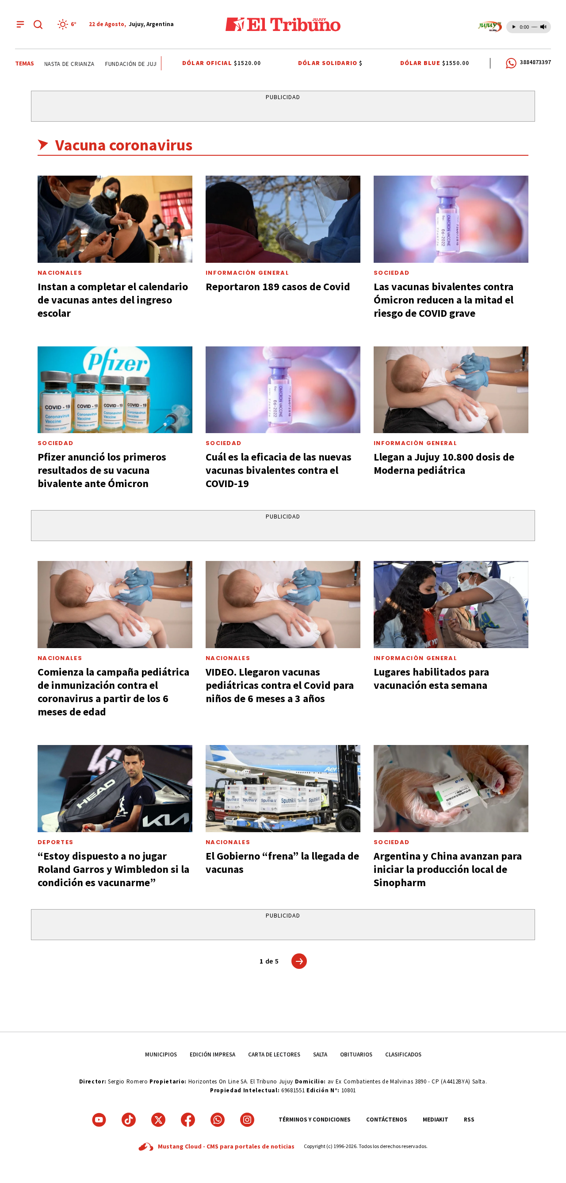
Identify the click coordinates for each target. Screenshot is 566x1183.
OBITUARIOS (356, 1054)
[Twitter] (158, 1120)
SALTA (320, 1054)
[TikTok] (129, 1120)
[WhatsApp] (217, 1120)
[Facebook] (188, 1120)
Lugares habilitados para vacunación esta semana (431, 678)
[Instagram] (247, 1120)
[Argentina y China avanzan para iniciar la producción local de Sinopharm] (451, 788)
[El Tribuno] (283, 24)
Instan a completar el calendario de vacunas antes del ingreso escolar (113, 300)
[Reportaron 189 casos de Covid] (283, 219)
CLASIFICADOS (403, 1054)
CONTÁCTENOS (386, 1119)
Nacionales (60, 273)
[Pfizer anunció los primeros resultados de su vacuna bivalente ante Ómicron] (115, 390)
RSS (469, 1119)
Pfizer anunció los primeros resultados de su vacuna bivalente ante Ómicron (102, 470)
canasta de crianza (57, 64)
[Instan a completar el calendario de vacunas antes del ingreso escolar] (115, 219)
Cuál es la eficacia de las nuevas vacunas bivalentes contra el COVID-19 (279, 470)
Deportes (55, 842)
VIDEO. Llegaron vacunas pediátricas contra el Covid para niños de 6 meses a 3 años (280, 685)
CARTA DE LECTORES (274, 1054)
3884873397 (535, 62)
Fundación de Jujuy (125, 64)
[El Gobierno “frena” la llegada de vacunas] (283, 788)
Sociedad (391, 273)
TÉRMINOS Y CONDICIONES (315, 1119)
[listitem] (68, 24)
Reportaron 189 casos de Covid (278, 286)
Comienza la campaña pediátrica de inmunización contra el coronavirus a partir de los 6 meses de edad (113, 691)
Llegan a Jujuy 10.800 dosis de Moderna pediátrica (444, 463)
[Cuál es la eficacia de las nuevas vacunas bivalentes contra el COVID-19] (283, 390)
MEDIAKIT (435, 1119)
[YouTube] (99, 1120)
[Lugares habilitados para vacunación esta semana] (451, 604)
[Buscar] (38, 24)
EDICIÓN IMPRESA (212, 1054)
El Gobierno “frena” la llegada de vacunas (282, 862)
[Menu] (20, 24)
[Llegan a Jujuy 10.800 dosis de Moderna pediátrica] (451, 390)
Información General (247, 273)
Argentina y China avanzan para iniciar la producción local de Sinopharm (448, 869)
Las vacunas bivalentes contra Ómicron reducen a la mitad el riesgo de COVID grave (443, 300)
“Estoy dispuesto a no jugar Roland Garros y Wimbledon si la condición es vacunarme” (113, 869)
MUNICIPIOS (161, 1054)
